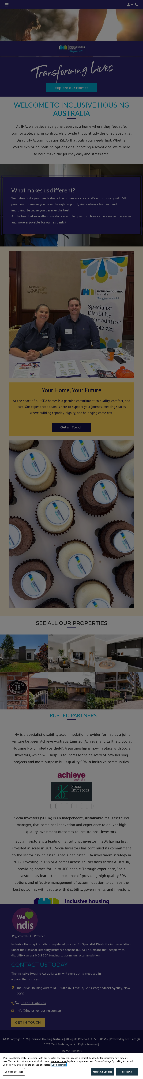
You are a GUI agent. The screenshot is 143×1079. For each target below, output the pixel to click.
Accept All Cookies (102, 1071)
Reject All (127, 1071)
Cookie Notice (58, 1064)
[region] (71, 1066)
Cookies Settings (14, 1071)
